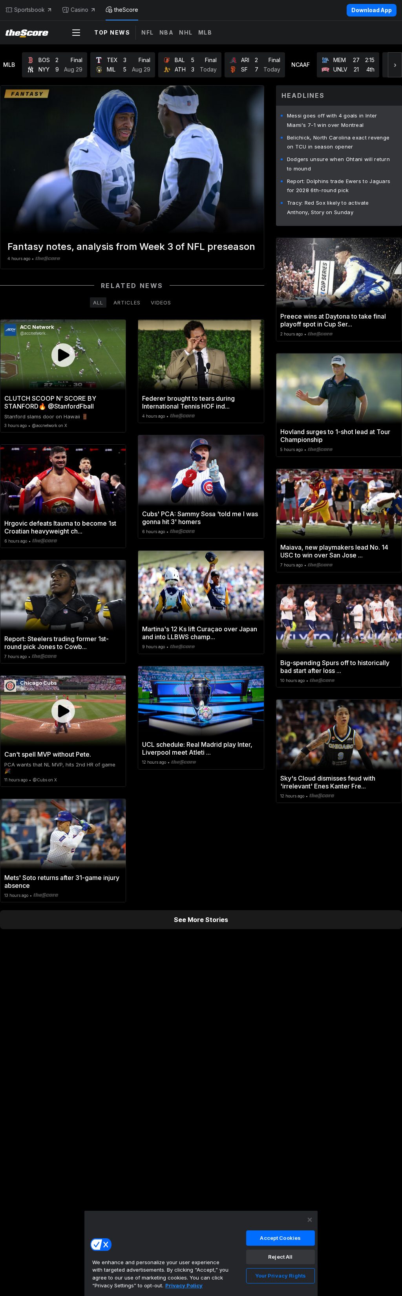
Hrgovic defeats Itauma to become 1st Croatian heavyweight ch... (60, 527)
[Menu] (76, 32)
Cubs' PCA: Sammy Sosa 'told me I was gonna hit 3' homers (200, 518)
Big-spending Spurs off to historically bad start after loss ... (334, 667)
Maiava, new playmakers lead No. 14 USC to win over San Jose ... (334, 551)
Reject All (280, 1257)
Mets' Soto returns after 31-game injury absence (61, 881)
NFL (147, 32)
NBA (166, 32)
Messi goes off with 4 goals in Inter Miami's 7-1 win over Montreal (332, 120)
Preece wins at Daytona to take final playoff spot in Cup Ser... (333, 320)
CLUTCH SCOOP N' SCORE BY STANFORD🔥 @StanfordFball (50, 402)
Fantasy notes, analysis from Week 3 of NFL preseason (131, 246)
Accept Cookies (280, 1238)
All (98, 302)
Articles (127, 302)
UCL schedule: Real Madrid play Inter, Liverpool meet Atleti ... (197, 748)
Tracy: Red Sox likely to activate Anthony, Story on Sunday (328, 207)
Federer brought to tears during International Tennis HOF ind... (188, 402)
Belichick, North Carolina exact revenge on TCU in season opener (338, 142)
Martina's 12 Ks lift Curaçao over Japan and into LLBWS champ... (199, 633)
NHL (186, 32)
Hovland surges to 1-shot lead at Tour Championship (335, 436)
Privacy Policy (184, 1285)
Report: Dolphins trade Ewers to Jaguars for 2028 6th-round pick (339, 186)
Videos (161, 302)
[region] (201, 1253)
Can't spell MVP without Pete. (47, 754)
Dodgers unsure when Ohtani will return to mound (338, 164)
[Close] (309, 1219)
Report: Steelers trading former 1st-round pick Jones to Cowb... (56, 643)
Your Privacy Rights (280, 1275)
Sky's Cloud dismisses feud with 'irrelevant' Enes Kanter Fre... (327, 782)
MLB (205, 32)
